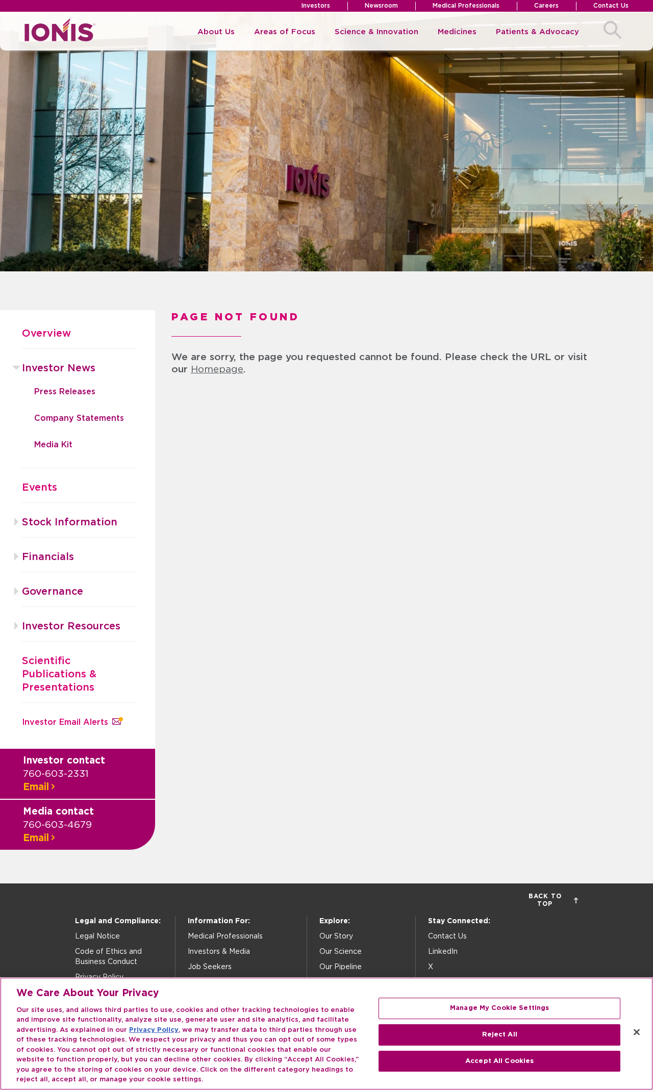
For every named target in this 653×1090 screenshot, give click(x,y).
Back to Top (545, 900)
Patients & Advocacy (537, 32)
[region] (326, 1033)
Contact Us (611, 6)
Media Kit (53, 445)
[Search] (612, 31)
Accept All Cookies (499, 1061)
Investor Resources (71, 626)
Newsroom (381, 6)
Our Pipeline (340, 967)
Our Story (336, 936)
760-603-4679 (57, 825)
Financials (48, 557)
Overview (46, 333)
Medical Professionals (466, 6)
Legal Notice (97, 936)
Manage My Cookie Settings (499, 1008)
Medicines (457, 32)
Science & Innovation (376, 32)
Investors (316, 6)
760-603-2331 (55, 774)
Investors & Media (219, 951)
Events (39, 488)
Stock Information (69, 522)
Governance (52, 592)
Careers (546, 6)
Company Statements (79, 418)
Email (36, 787)
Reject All (499, 1034)
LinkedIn (443, 951)
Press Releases (64, 392)
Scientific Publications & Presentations (59, 674)
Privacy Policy (154, 1030)
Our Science (340, 951)
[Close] (636, 1032)
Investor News (58, 368)
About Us (216, 32)
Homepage (217, 369)
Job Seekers (210, 967)
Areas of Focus (284, 32)
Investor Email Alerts (65, 722)
